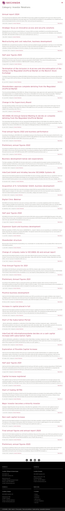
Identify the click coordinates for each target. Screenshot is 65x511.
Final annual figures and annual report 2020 (21, 431)
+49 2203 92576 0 (10, 500)
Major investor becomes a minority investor (21, 403)
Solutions (36, 495)
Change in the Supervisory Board (16, 102)
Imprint (13, 509)
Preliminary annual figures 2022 (16, 145)
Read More (60, 23)
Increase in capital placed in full (16, 306)
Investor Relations (17, 23)
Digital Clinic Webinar (11, 199)
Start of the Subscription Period (16, 320)
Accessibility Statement (45, 509)
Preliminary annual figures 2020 (16, 444)
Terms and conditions (27, 509)
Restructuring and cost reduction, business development (27, 41)
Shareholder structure (12, 240)
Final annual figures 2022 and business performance (25, 132)
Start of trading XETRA (12, 390)
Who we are (37, 499)
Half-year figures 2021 (12, 363)
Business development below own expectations (22, 159)
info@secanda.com (10, 483)
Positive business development (15, 293)
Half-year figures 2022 (12, 213)
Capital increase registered (14, 376)
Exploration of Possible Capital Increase (19, 349)
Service (36, 502)
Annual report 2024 (10, 14)
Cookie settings (35, 509)
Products (36, 497)
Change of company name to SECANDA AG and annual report (29, 252)
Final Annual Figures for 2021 (15, 266)
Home (36, 494)
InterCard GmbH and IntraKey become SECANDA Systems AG (28, 172)
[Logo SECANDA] (11, 1)
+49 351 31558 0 (41, 480)
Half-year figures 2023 (12, 55)
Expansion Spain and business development (21, 226)
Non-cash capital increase (13, 417)
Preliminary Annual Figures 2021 (16, 279)
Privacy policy (19, 509)
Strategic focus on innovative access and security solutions (28, 28)
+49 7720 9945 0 (10, 481)
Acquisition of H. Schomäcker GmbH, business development (28, 186)
